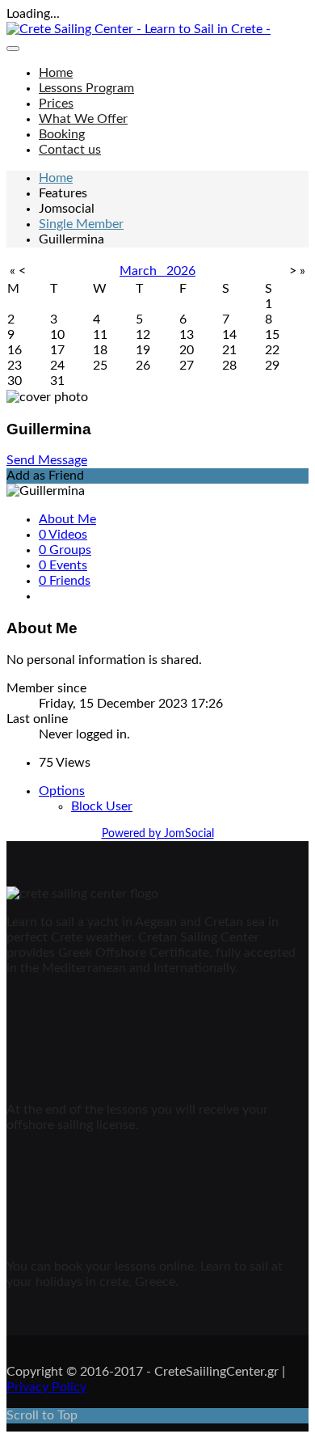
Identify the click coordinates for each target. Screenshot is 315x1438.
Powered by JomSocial (158, 834)
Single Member (81, 224)
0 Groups (65, 549)
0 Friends (64, 580)
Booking (62, 134)
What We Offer (83, 118)
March (143, 270)
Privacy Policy (46, 1387)
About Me (67, 519)
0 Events (63, 565)
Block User (101, 806)
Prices (56, 103)
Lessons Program (86, 88)
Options (62, 791)
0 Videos (63, 534)
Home (56, 72)
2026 (180, 270)
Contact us (70, 149)
